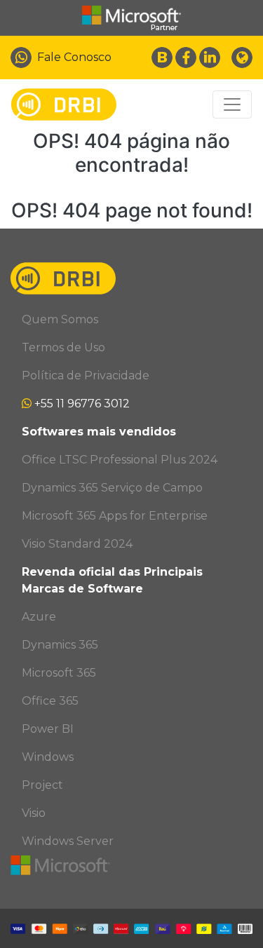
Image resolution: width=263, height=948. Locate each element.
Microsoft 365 (59, 672)
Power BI (48, 729)
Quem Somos (60, 319)
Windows (48, 757)
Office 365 (50, 700)
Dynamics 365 (60, 644)
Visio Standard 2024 (77, 543)
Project (42, 785)
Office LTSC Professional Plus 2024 (119, 459)
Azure (39, 616)
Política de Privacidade (85, 375)
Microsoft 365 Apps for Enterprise (115, 515)
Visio (34, 813)
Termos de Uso (63, 347)
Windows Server (68, 841)
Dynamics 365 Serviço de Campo (112, 487)
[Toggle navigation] (232, 104)
